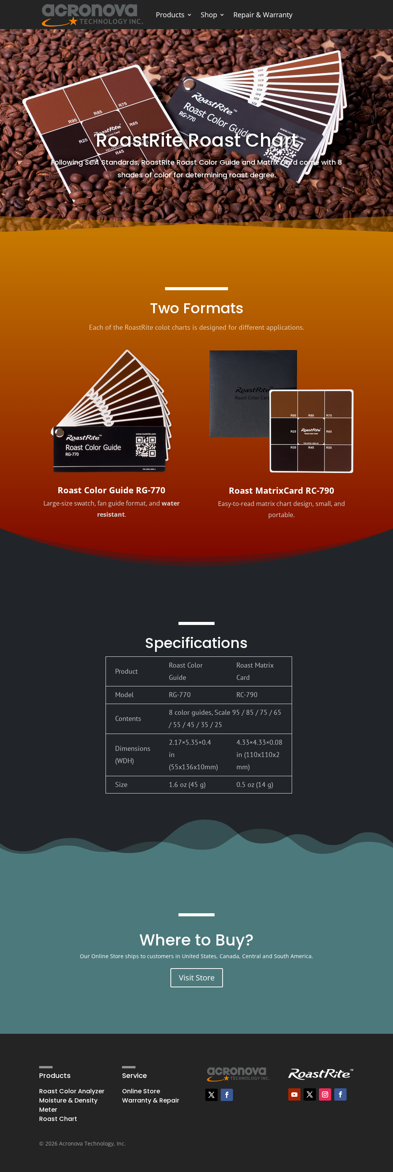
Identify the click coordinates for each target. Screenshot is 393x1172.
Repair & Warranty (262, 14)
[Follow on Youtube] (294, 1094)
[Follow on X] (211, 1095)
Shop (209, 14)
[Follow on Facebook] (227, 1095)
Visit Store (197, 977)
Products (170, 14)
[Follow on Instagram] (325, 1094)
